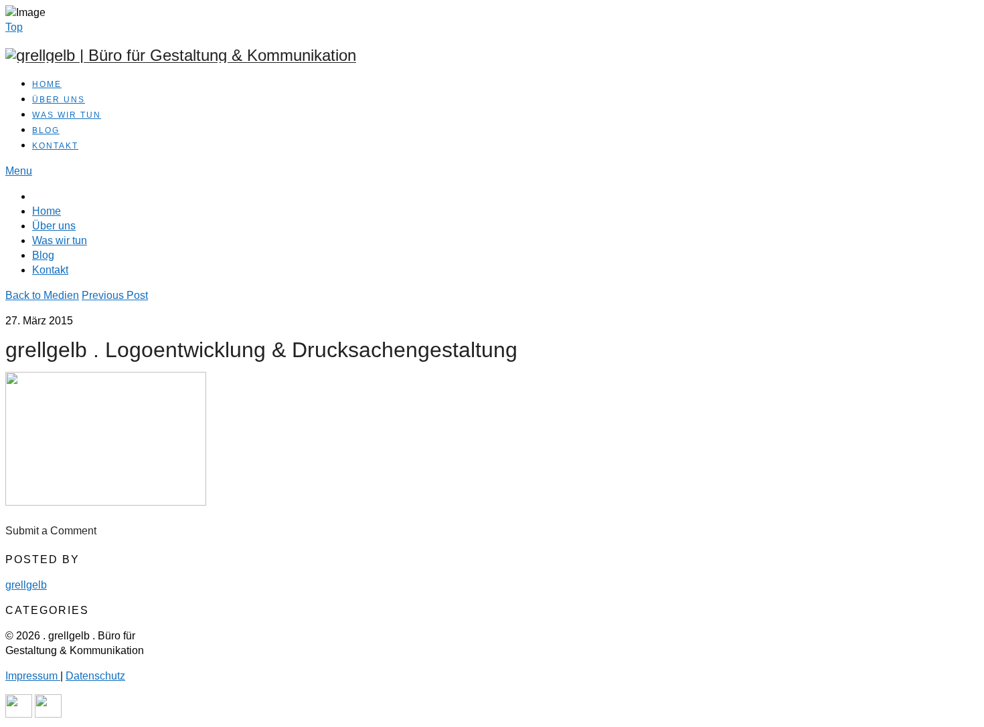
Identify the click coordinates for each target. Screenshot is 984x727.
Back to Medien (42, 295)
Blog (46, 130)
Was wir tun (66, 115)
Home (47, 84)
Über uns (58, 99)
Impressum (32, 676)
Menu (18, 171)
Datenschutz (95, 676)
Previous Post (115, 295)
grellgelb (26, 585)
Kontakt (55, 145)
